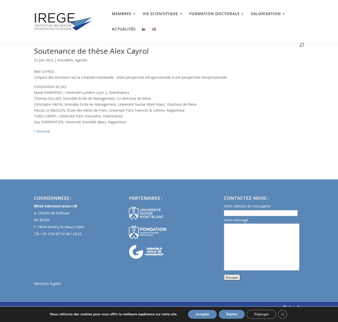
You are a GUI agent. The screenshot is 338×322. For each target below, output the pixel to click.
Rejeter (231, 314)
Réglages (261, 314)
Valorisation (266, 14)
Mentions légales (47, 283)
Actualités (124, 29)
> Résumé (42, 131)
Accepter (202, 314)
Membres (121, 14)
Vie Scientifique (160, 14)
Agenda (81, 60)
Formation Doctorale (214, 14)
